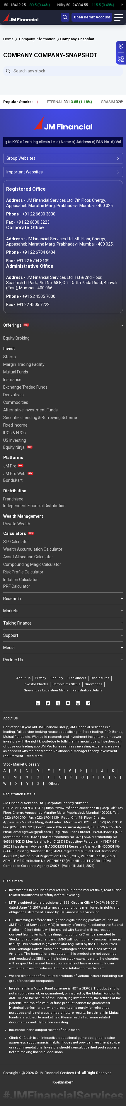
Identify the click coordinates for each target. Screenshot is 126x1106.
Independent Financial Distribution (34, 505)
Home (8, 39)
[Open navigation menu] (118, 17)
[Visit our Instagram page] (78, 703)
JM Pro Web (14, 473)
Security (56, 678)
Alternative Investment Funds (30, 410)
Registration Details (87, 690)
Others (53, 783)
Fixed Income (15, 425)
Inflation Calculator (20, 579)
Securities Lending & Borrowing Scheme (40, 417)
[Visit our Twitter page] (58, 703)
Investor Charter (36, 684)
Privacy (40, 678)
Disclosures (100, 678)
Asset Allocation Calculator (28, 556)
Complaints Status (66, 684)
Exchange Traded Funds (25, 387)
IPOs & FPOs (14, 432)
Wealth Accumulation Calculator (32, 549)
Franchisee (13, 499)
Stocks (9, 356)
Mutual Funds (15, 372)
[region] (63, 5)
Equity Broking (16, 338)
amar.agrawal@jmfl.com (32, 832)
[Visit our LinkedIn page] (38, 703)
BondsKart (13, 480)
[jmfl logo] (20, 17)
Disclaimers (76, 678)
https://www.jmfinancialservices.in (72, 808)
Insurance (12, 379)
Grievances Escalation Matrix (46, 690)
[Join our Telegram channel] (88, 703)
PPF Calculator (16, 586)
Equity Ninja (14, 447)
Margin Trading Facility (24, 364)
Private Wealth (16, 523)
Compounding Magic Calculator (32, 564)
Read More (34, 756)
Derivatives (13, 394)
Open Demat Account (92, 17)
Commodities (15, 402)
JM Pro (9, 466)
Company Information (37, 39)
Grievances (93, 684)
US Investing (14, 440)
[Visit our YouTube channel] (68, 703)
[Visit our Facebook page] (48, 703)
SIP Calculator (16, 541)
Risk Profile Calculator (23, 572)
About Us (23, 678)
